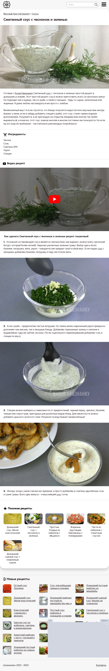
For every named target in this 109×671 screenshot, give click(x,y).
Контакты (101, 665)
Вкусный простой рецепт (17, 14)
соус (48, 93)
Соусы (35, 14)
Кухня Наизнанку (24, 93)
